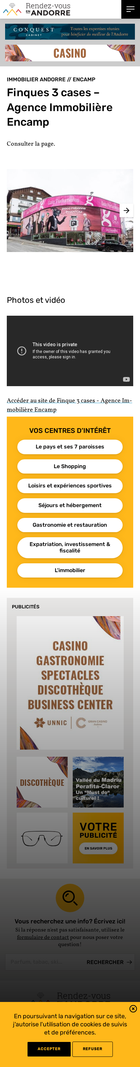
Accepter (49, 1049)
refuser (92, 1049)
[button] (133, 1010)
